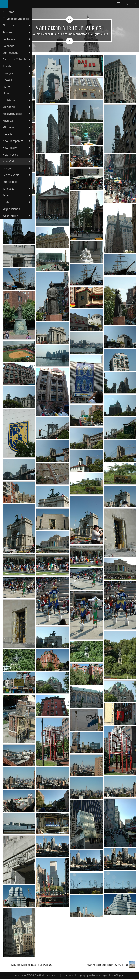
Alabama (8, 25)
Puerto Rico (10, 182)
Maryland (9, 107)
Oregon (8, 168)
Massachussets (12, 114)
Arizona (7, 32)
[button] (5, 973)
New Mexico (10, 154)
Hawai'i (7, 80)
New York (9, 161)
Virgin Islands (11, 209)
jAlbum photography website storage (86, 975)
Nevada (7, 134)
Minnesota (9, 127)
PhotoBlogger (117, 975)
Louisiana (9, 100)
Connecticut (10, 53)
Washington (10, 216)
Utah (6, 202)
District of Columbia (15, 59)
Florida (7, 66)
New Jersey (10, 148)
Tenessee (8, 188)
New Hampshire (13, 141)
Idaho (6, 86)
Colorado (8, 46)
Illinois (7, 93)
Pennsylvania (11, 175)
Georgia (8, 73)
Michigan (8, 120)
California (9, 39)
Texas (6, 195)
